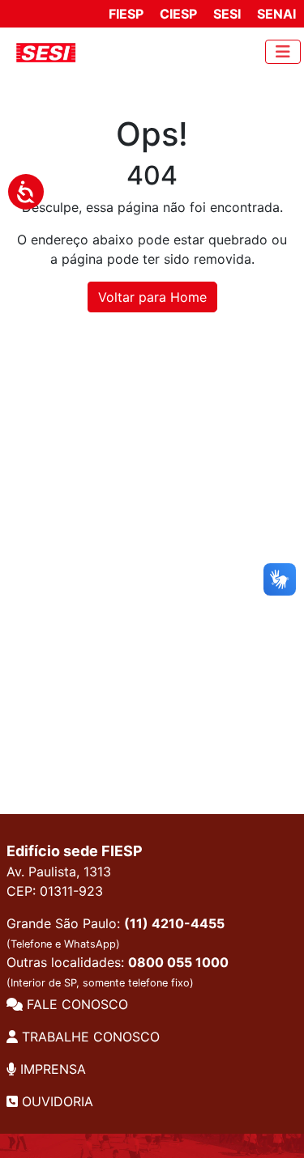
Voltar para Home (152, 297)
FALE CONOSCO (75, 1004)
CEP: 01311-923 (54, 891)
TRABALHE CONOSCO (89, 1037)
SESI (227, 14)
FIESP (126, 14)
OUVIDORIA (55, 1101)
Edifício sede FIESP (74, 850)
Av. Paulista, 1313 (58, 871)
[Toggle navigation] (283, 52)
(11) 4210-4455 (174, 923)
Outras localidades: (117, 971)
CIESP (178, 14)
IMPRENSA (51, 1069)
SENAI (276, 14)
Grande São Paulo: (115, 932)
